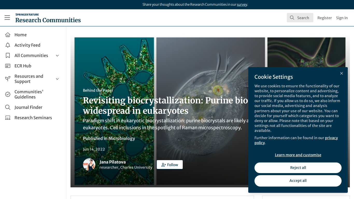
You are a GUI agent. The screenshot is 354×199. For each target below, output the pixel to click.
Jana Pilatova (113, 162)
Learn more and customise (298, 155)
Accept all (298, 180)
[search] (300, 17)
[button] (170, 164)
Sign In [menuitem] (342, 18)
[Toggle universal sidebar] (7, 17)
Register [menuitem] (324, 18)
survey (242, 4)
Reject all (298, 167)
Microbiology (121, 138)
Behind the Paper (98, 90)
